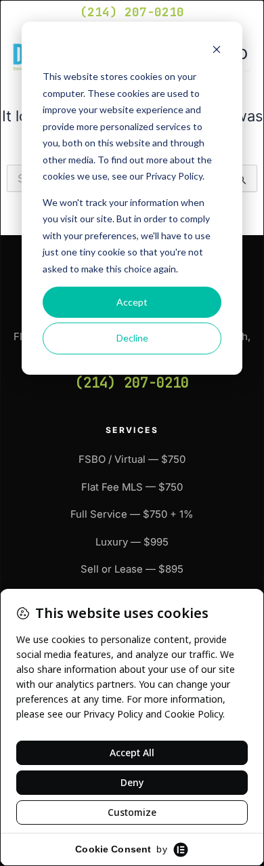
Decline (132, 338)
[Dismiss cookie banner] (216, 51)
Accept (132, 302)
